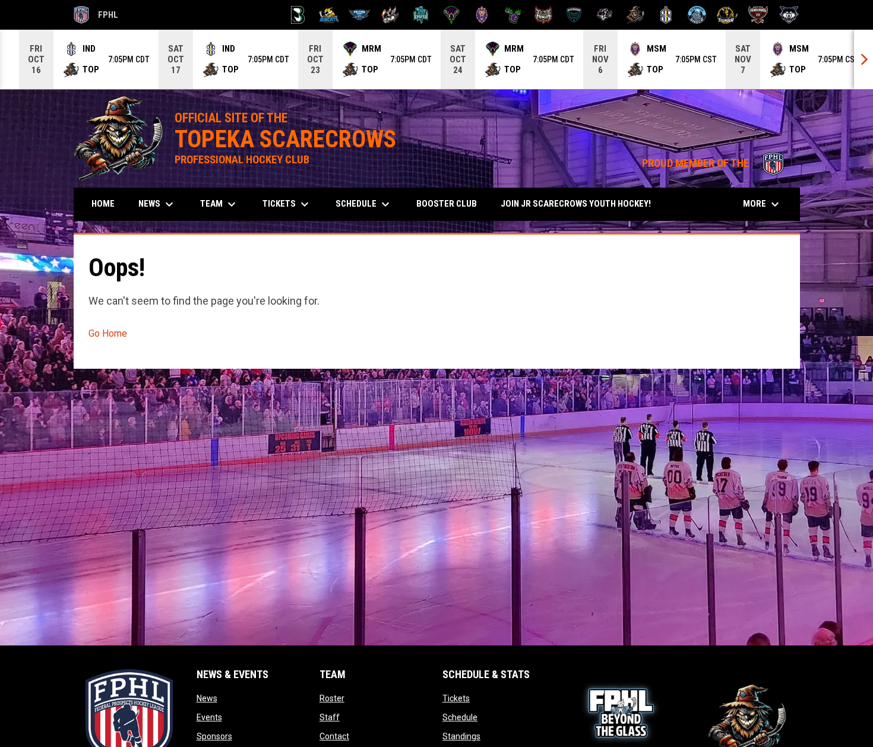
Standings (461, 736)
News (207, 698)
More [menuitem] (762, 204)
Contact (334, 736)
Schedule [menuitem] (364, 204)
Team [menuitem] (219, 204)
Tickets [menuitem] (287, 204)
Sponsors (214, 736)
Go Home (107, 333)
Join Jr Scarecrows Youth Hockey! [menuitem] (580, 203)
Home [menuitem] (103, 203)
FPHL (96, 17)
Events (209, 717)
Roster (332, 698)
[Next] (863, 59)
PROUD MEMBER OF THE (715, 163)
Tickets (456, 698)
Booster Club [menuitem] (451, 203)
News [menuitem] (157, 204)
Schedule (459, 717)
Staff (330, 717)
